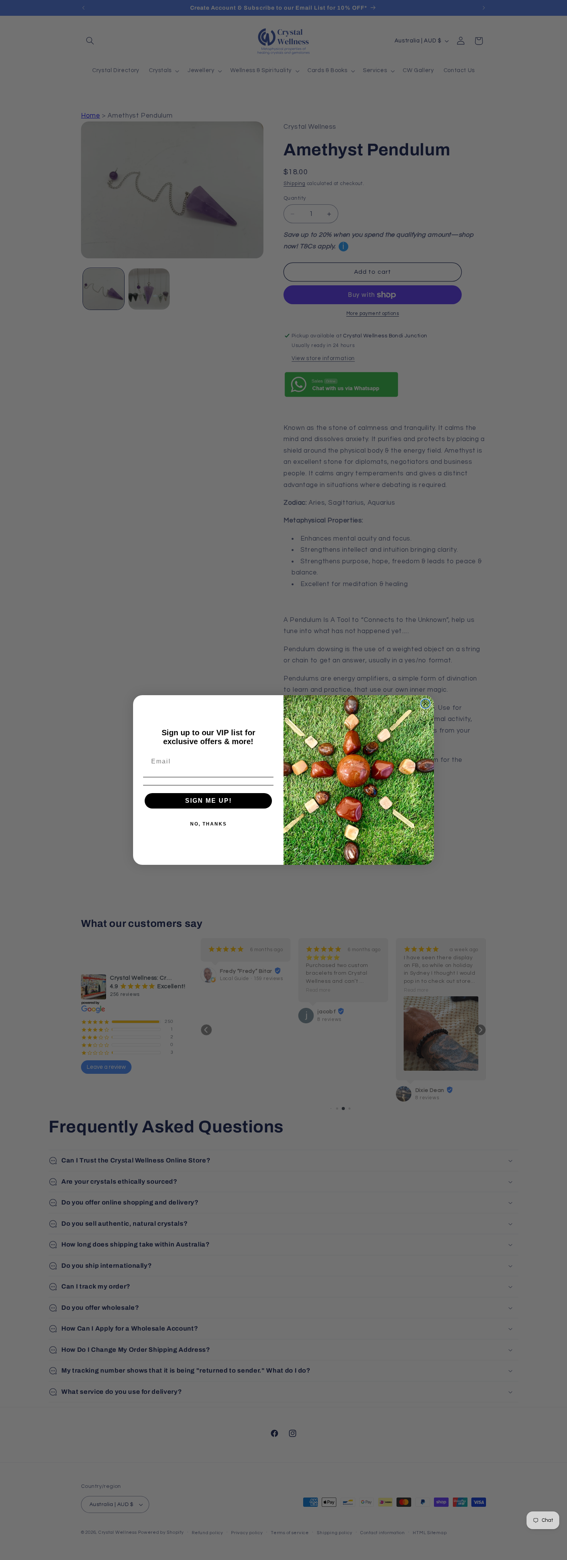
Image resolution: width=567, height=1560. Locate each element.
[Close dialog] (425, 703)
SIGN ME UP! (208, 800)
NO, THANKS (208, 824)
